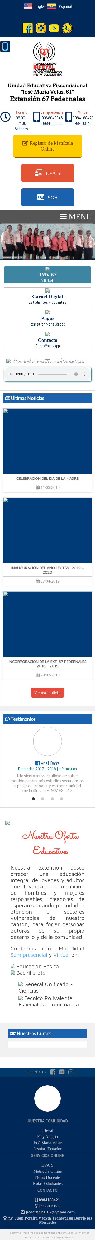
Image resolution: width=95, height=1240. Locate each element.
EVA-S (47, 1165)
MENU (79, 217)
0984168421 (49, 1200)
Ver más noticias (47, 692)
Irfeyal (47, 1130)
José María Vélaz (47, 1142)
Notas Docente (47, 1177)
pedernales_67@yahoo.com (50, 1212)
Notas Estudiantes (48, 1183)
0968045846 (49, 1206)
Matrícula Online (48, 1171)
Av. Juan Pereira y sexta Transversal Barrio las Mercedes (49, 1220)
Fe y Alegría (47, 1136)
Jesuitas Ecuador (47, 1148)
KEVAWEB (68, 1237)
